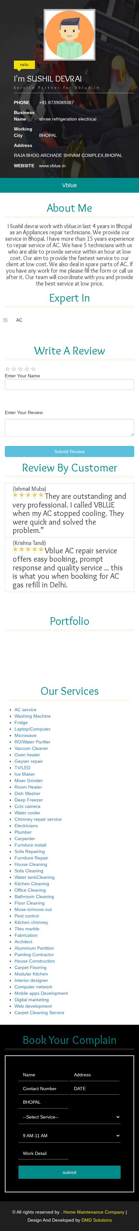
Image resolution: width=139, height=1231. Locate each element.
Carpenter (25, 838)
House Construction (35, 961)
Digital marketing (32, 999)
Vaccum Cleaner (31, 748)
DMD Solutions (96, 1220)
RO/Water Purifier (32, 741)
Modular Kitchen (31, 973)
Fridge (21, 722)
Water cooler (27, 812)
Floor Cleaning (30, 903)
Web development (33, 1006)
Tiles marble (27, 928)
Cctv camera (27, 806)
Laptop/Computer (32, 729)
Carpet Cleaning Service (39, 1012)
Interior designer (31, 980)
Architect (23, 941)
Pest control (27, 915)
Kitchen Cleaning (32, 883)
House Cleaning (31, 864)
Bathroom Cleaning (34, 896)
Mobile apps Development (41, 993)
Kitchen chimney (31, 922)
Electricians (26, 825)
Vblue (69, 185)
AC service (26, 709)
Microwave (26, 735)
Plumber (23, 832)
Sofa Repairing (30, 851)
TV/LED (22, 767)
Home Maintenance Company (94, 1212)
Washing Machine (33, 716)
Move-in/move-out (33, 909)
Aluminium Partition (34, 948)
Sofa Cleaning (29, 870)
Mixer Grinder (29, 780)
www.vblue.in (52, 165)
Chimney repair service (38, 819)
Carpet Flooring (31, 967)
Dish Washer (27, 793)
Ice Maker (25, 774)
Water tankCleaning (35, 877)
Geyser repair (29, 761)
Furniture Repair (31, 857)
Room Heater (28, 787)
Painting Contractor (34, 954)
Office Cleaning (30, 890)
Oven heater (27, 754)
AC (19, 320)
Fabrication (26, 935)
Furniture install (30, 845)
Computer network (33, 986)
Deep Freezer (29, 799)
